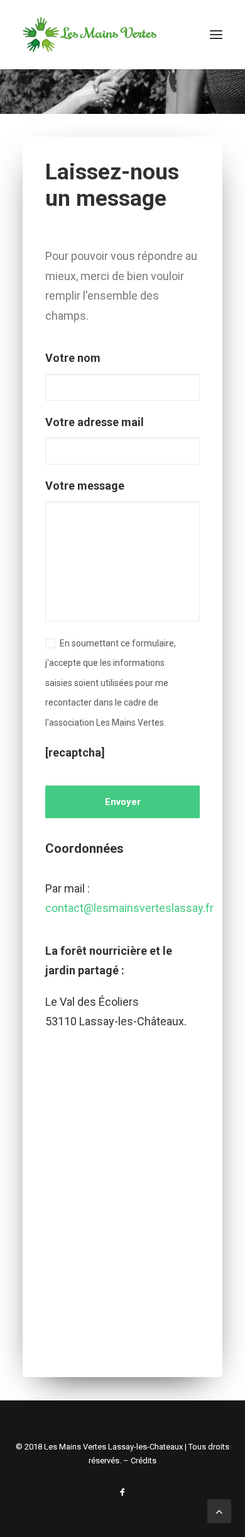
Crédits (143, 1460)
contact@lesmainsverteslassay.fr (129, 908)
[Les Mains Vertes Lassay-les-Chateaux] (89, 34)
